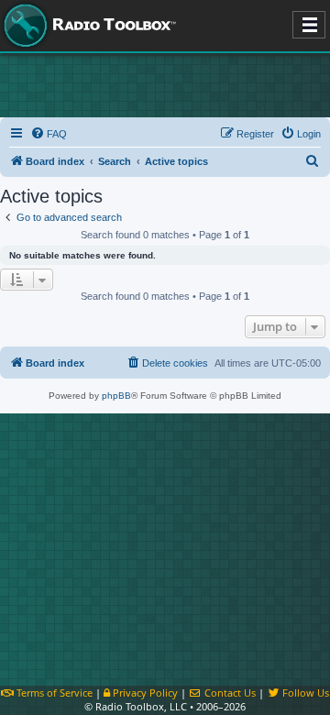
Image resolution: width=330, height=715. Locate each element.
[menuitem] (48, 134)
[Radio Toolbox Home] (87, 25)
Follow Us (304, 692)
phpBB (116, 395)
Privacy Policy (144, 692)
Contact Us (229, 692)
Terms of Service (53, 692)
